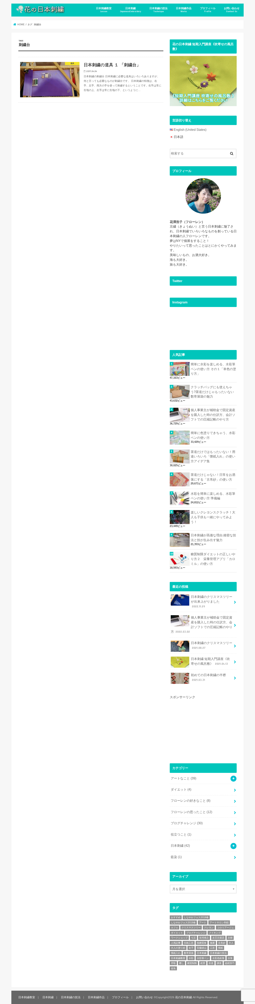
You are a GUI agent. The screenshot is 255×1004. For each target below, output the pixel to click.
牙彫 (173, 963)
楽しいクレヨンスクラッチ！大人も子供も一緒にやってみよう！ (213, 517)
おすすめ (175, 917)
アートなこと (183, 778)
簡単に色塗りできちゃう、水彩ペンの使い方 (213, 435)
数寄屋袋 (188, 953)
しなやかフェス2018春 (196, 917)
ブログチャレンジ (187, 823)
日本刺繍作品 (183, 10)
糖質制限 (192, 963)
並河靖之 (204, 937)
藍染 (176, 857)
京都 (230, 937)
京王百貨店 (218, 937)
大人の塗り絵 (178, 947)
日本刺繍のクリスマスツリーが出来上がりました (211, 601)
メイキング (215, 932)
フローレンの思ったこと (191, 812)
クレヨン (209, 927)
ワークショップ (179, 937)
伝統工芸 (188, 942)
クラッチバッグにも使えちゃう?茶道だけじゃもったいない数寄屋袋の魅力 (212, 391)
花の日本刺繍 (183, 997)
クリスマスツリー (191, 927)
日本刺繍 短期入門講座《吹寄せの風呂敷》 (210, 661)
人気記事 (175, 942)
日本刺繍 (130, 10)
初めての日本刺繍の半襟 (208, 677)
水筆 (230, 958)
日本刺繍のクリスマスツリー (211, 645)
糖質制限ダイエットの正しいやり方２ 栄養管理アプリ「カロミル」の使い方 (213, 558)
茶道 (211, 963)
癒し (181, 963)
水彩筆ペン (203, 958)
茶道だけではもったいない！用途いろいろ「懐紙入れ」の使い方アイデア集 (213, 456)
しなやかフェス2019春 (183, 922)
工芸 (212, 947)
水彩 (191, 958)
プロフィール (208, 10)
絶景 (202, 963)
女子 (191, 947)
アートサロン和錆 (219, 922)
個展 (212, 942)
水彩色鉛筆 (218, 958)
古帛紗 (221, 942)
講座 (219, 963)
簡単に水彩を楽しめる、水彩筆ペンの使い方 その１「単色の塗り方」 (213, 369)
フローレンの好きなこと (190, 800)
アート (202, 922)
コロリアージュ (225, 927)
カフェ (174, 927)
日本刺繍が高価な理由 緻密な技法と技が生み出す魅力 (213, 538)
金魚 (173, 968)
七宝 (193, 937)
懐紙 (220, 947)
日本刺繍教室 (104, 10)
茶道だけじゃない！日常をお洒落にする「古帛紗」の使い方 (213, 477)
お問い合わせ (231, 10)
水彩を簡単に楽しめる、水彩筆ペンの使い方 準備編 (213, 496)
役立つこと (181, 834)
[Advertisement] (200, 728)
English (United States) (190, 129)
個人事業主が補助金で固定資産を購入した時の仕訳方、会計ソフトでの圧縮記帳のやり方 (213, 414)
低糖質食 (201, 942)
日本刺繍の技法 (158, 10)
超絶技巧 (229, 963)
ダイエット (181, 789)
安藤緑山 (201, 947)
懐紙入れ (175, 953)
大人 (231, 942)
